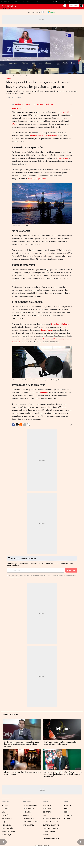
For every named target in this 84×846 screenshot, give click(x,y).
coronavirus (63, 158)
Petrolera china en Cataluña (44, 1)
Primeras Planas (8, 831)
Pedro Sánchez (47, 329)
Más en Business (10, 714)
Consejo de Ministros (60, 324)
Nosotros (47, 805)
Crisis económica (38, 104)
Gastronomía (7, 828)
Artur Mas (22, 1)
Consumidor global (30, 822)
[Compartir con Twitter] (17, 424)
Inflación (28, 104)
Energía (47, 104)
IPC (23, 104)
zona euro (44, 392)
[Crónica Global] (34, 5)
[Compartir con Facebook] (13, 424)
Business (8, 78)
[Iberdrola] (51, 12)
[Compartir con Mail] (24, 424)
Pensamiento (7, 818)
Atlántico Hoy (28, 818)
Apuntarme (71, 570)
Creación (5, 815)
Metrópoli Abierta (30, 805)
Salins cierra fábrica (13, 1)
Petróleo (18, 104)
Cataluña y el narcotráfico (59, 1)
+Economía (6, 825)
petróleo (31, 178)
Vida (3, 812)
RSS (44, 815)
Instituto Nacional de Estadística (43, 135)
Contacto (47, 812)
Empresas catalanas (51, 825)
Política (5, 805)
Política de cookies (50, 822)
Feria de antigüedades (73, 1)
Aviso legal (47, 809)
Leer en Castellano (6, 8)
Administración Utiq (51, 838)
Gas (52, 104)
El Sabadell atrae (31, 1)
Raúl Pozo (17, 108)
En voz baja (6, 835)
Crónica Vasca (28, 809)
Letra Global (28, 815)
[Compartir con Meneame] (20, 424)
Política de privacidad (51, 818)
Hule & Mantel (28, 825)
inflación (66, 112)
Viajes (4, 822)
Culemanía (27, 812)
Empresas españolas (51, 828)
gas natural (42, 178)
